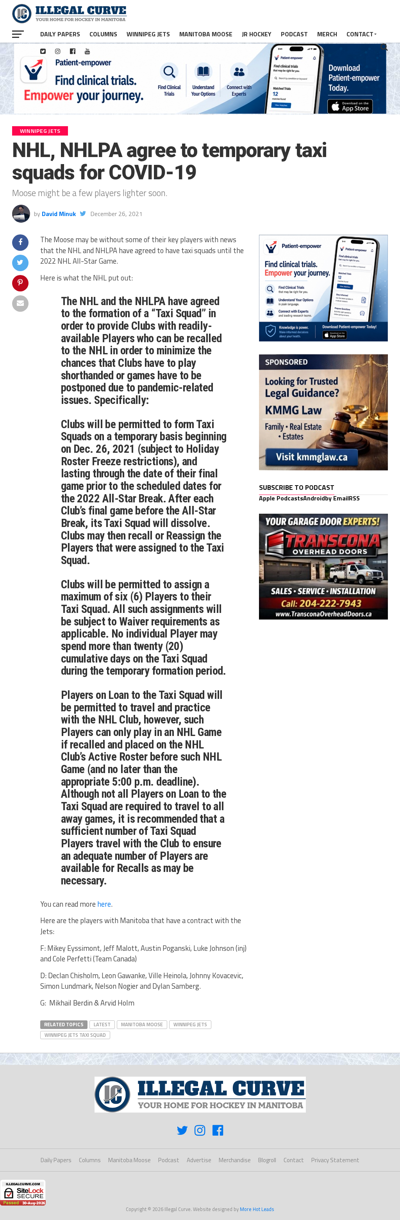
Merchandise (235, 1160)
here (104, 903)
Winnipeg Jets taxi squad (75, 1035)
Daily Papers (60, 34)
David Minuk (59, 213)
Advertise (199, 1160)
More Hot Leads (257, 1209)
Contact (359, 34)
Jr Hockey (256, 34)
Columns (103, 34)
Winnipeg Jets (148, 34)
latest (102, 1024)
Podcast (294, 34)
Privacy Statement (335, 1160)
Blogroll (267, 1160)
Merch (327, 34)
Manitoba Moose (205, 34)
